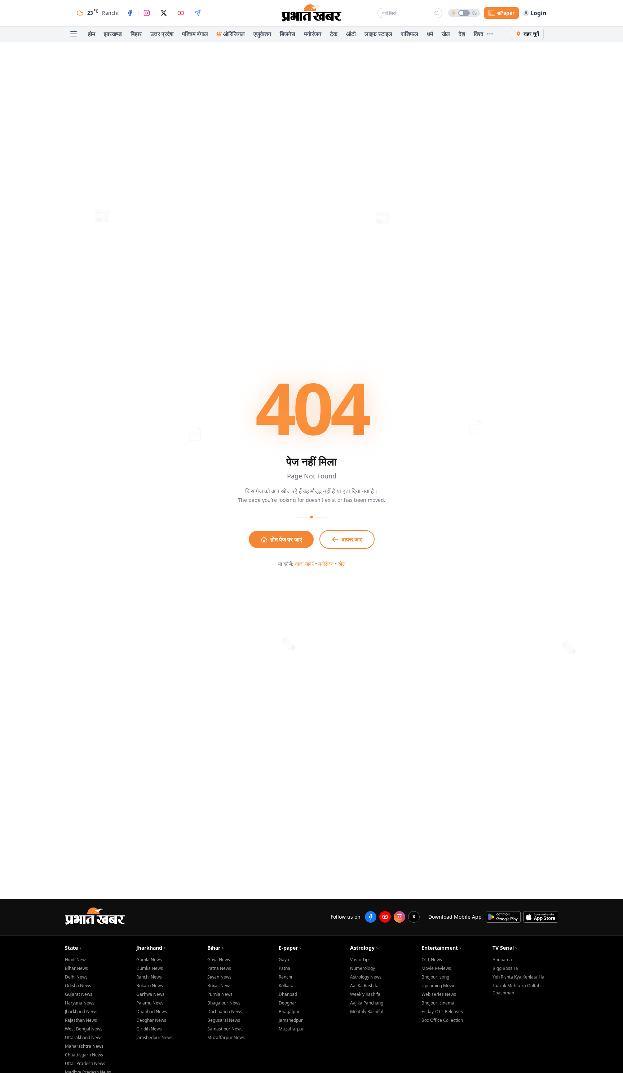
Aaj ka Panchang (366, 1003)
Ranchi (285, 977)
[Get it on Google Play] (503, 917)
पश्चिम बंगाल (195, 34)
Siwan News (219, 977)
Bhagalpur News (223, 1003)
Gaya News (218, 960)
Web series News (438, 994)
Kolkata (286, 986)
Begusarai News (223, 1020)
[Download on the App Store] (540, 917)
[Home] (311, 13)
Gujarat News (78, 994)
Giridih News (149, 1029)
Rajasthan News (81, 1020)
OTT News (431, 960)
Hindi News (76, 960)
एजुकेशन (262, 34)
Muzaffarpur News (226, 1037)
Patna (284, 968)
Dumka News (149, 968)
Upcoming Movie (438, 986)
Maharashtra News (84, 1046)
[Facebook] (129, 13)
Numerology (362, 968)
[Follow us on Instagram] (399, 917)
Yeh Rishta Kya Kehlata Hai (518, 977)
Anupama (502, 960)
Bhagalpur (289, 1011)
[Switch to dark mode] (464, 13)
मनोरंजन (312, 34)
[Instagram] (146, 13)
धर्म (430, 34)
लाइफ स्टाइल (378, 34)
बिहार (136, 34)
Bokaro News (149, 986)
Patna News (219, 968)
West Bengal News (83, 1029)
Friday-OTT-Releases (442, 1011)
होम (91, 34)
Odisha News (78, 986)
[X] (163, 13)
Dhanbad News (151, 1011)
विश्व (478, 34)
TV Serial (504, 947)
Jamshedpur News (154, 1037)
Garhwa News (150, 994)
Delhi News (76, 977)
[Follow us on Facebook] (370, 917)
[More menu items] (489, 34)
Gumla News (149, 960)
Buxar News (219, 986)
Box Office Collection (442, 1020)
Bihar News (76, 968)
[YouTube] (180, 13)
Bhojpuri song (435, 977)
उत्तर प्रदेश (161, 34)
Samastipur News (225, 1029)
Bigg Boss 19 (505, 968)
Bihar (215, 947)
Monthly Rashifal (366, 1011)
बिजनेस (287, 34)
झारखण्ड (113, 34)
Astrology (364, 947)
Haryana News (79, 1003)
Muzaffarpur (291, 1029)
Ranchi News (149, 977)
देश (462, 34)
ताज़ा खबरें (304, 563)
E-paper (290, 947)
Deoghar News (151, 1020)
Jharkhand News (81, 1011)
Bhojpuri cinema (437, 1003)
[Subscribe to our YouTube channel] (385, 917)
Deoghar (287, 1003)
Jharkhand (150, 947)
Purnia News (220, 994)
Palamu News (150, 1003)
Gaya (284, 960)
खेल (446, 34)
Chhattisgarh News (84, 1055)
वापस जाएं (352, 539)
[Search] (436, 13)
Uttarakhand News (83, 1037)
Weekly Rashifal (365, 994)
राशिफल (409, 34)
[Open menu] (73, 34)
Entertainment (441, 947)
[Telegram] (197, 13)
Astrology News (365, 977)
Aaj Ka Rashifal (365, 986)
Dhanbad (288, 994)
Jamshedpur (291, 1020)
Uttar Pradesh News (85, 1063)
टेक (333, 34)
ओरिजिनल (234, 34)
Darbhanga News (224, 1011)
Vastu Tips (360, 960)
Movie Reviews (436, 968)
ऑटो (351, 34)
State (73, 947)
